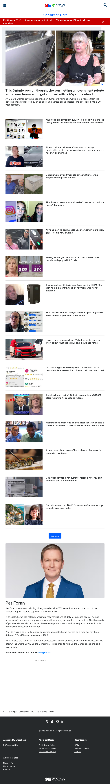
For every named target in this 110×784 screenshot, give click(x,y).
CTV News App (10, 711)
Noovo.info (8, 763)
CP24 (76, 745)
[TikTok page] (52, 721)
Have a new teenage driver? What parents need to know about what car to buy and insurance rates (73, 341)
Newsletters (41, 711)
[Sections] (5, 5)
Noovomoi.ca (9, 766)
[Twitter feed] (47, 721)
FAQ (32, 711)
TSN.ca (77, 751)
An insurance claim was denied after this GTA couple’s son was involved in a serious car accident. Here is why (75, 424)
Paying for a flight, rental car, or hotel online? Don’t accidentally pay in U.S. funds (72, 259)
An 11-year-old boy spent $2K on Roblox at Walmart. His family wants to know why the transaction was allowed (75, 121)
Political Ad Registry (47, 751)
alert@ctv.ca (43, 652)
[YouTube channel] (57, 721)
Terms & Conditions (47, 748)
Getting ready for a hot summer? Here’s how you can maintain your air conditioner (74, 479)
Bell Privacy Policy (47, 745)
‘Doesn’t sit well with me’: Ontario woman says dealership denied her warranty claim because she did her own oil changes (75, 150)
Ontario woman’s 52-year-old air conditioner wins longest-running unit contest (72, 176)
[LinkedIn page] (63, 721)
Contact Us (24, 711)
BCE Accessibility (10, 745)
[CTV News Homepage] (55, 5)
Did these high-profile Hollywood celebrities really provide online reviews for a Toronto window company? (75, 369)
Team (51, 711)
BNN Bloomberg (81, 748)
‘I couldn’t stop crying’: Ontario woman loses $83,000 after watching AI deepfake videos (73, 396)
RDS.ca (6, 769)
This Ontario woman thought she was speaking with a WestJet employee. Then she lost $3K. (74, 314)
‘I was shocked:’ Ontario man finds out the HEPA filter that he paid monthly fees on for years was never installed (74, 288)
